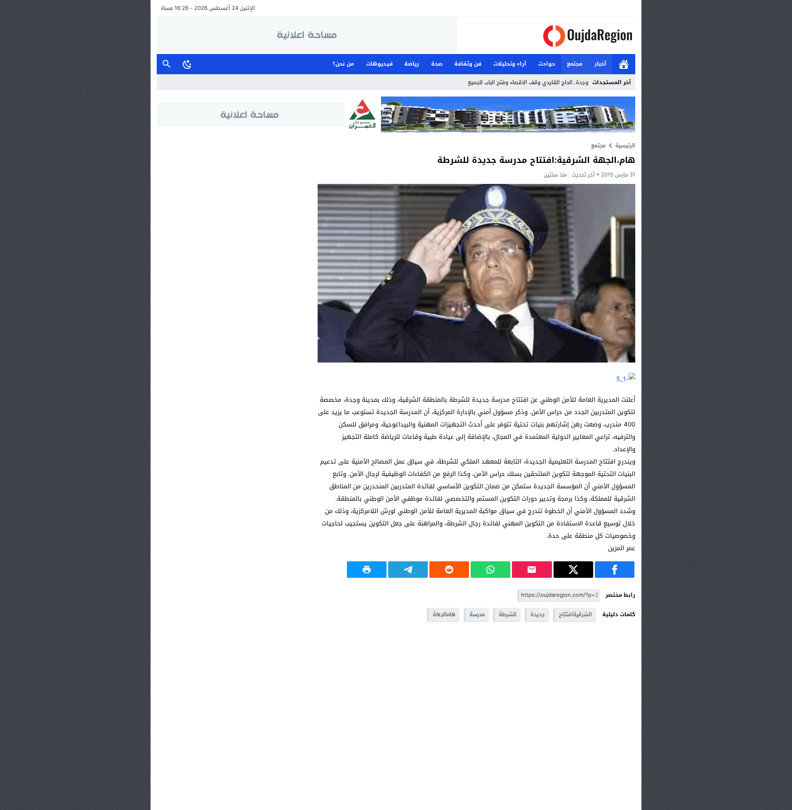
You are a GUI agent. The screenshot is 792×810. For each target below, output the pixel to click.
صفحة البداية (623, 64)
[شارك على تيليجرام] (408, 570)
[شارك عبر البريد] (531, 570)
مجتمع (574, 64)
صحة (437, 64)
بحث (167, 64)
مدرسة (477, 614)
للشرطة (507, 614)
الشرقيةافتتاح (575, 614)
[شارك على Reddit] (449, 570)
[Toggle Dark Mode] (187, 64)
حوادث (546, 64)
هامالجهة (444, 614)
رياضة (411, 64)
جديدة (537, 614)
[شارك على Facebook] (614, 570)
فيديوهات (379, 64)
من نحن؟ (343, 64)
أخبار (600, 64)
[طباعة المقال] (366, 570)
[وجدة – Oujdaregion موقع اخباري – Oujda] (546, 35)
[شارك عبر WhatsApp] (490, 570)
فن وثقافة (467, 64)
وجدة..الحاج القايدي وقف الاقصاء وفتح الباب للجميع (528, 82)
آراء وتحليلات (509, 64)
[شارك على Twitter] (573, 570)
